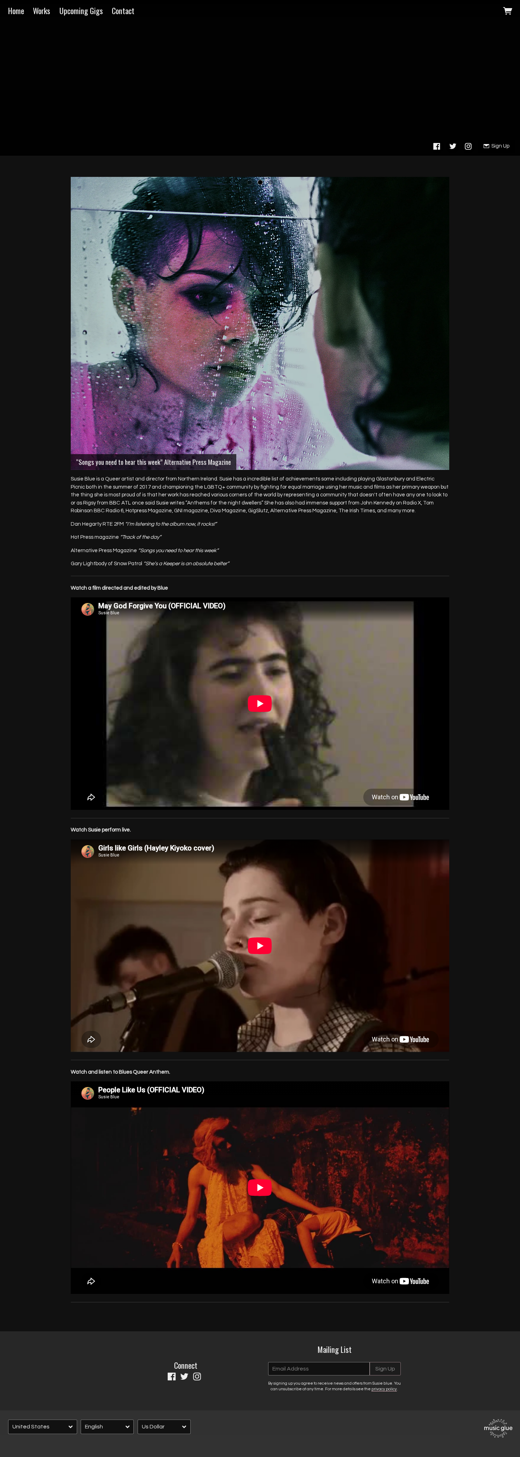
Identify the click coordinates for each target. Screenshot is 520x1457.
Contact (123, 11)
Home (16, 11)
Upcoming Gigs (81, 11)
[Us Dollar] (164, 1427)
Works (41, 11)
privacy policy (384, 1389)
